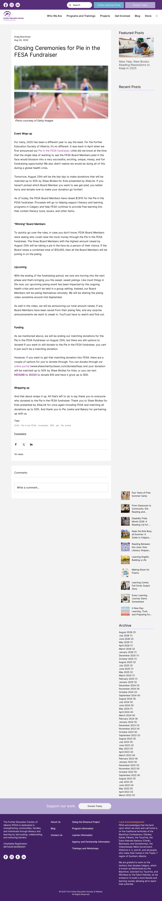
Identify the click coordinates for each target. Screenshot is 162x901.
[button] (81, 16)
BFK (52, 425)
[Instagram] (11, 5)
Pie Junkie (66, 425)
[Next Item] (148, 47)
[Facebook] (5, 5)
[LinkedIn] (18, 5)
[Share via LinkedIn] (31, 444)
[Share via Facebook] (15, 444)
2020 (16, 425)
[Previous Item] (124, 47)
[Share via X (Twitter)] (23, 444)
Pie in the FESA (28, 425)
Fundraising (20, 433)
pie (57, 425)
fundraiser (43, 425)
